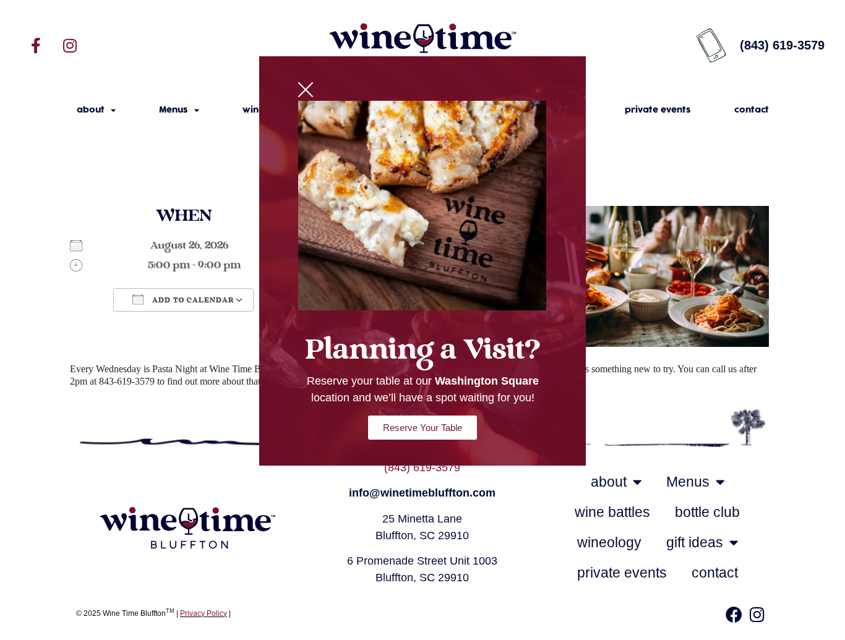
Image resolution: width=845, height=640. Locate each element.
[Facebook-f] (35, 45)
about (91, 110)
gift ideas (694, 542)
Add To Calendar (192, 300)
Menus (173, 110)
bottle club (707, 512)
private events (658, 110)
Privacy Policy (203, 613)
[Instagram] (69, 45)
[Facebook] (733, 614)
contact (751, 110)
